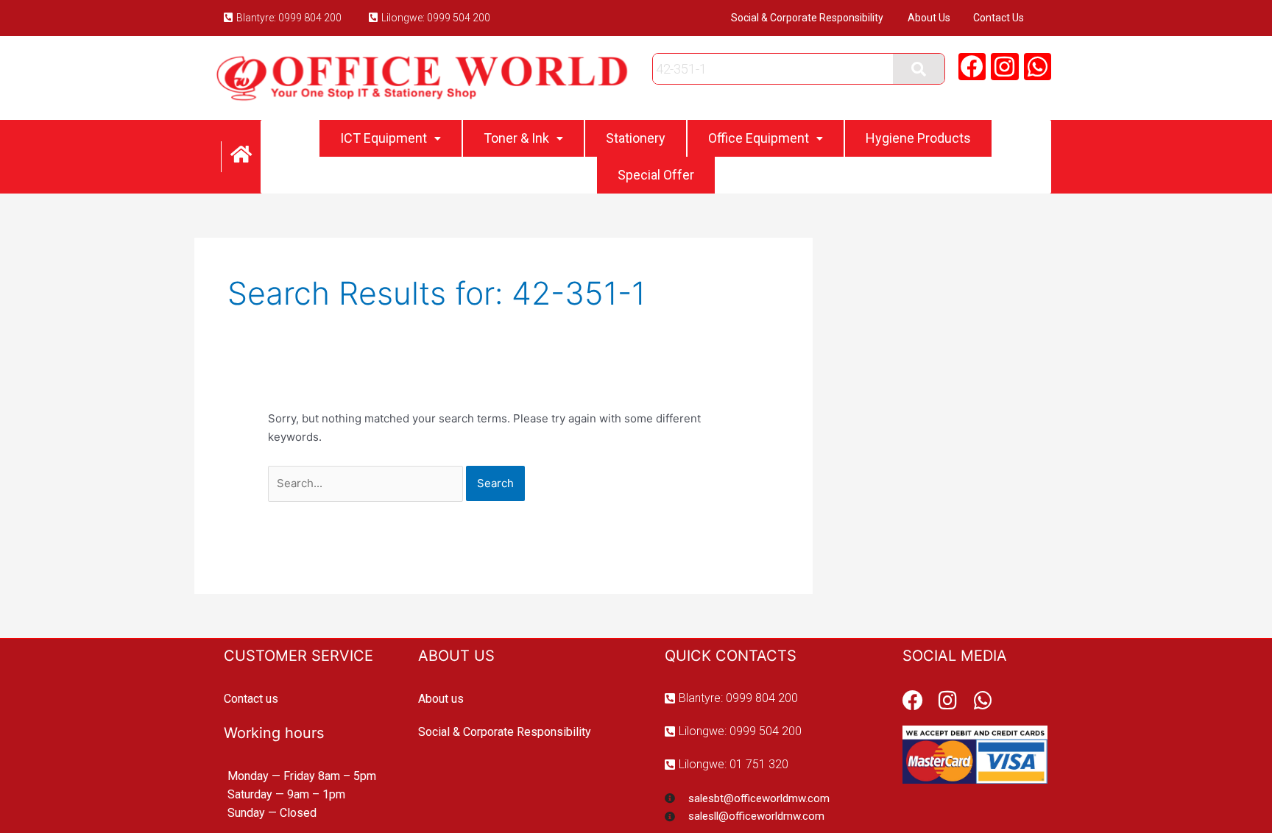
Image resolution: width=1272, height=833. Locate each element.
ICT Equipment (383, 138)
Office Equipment (758, 138)
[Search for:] (367, 483)
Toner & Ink (516, 138)
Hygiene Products (918, 138)
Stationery (635, 138)
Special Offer (656, 174)
